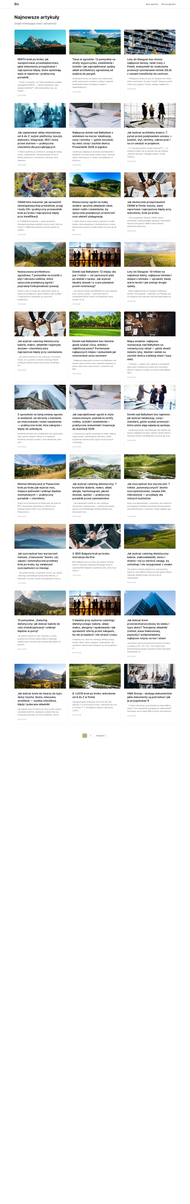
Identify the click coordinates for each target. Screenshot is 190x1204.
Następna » (101, 736)
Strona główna (168, 4)
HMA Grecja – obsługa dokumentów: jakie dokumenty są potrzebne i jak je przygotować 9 (149, 697)
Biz (16, 4)
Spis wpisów (152, 4)
